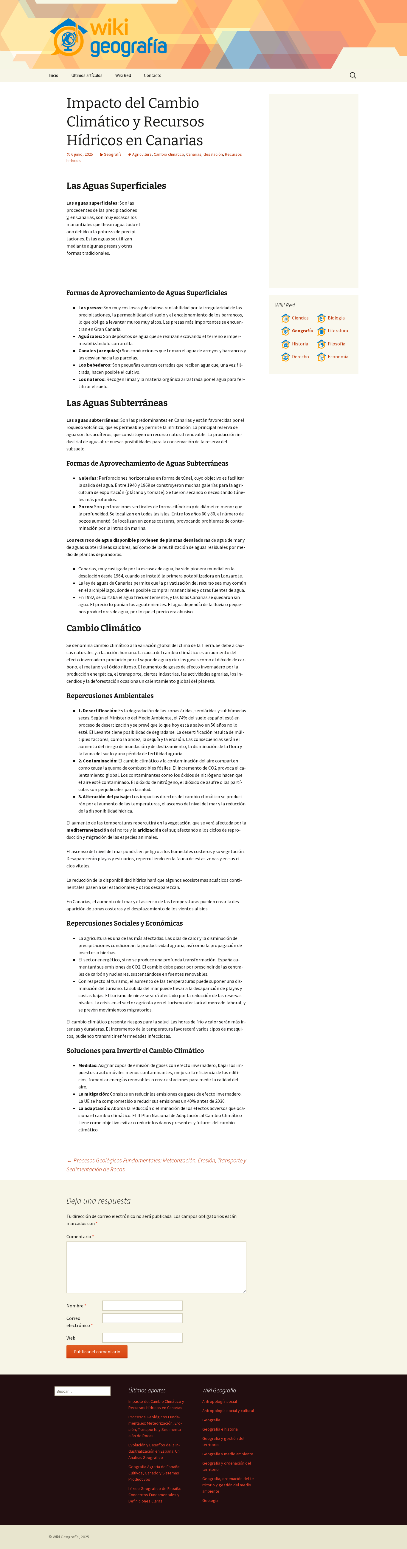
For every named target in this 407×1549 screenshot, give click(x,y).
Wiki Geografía (66, 1536)
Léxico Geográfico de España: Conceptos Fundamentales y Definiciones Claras (154, 1495)
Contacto (152, 75)
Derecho (300, 356)
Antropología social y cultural (228, 1410)
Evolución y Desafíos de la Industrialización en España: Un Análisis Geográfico (154, 1451)
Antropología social (219, 1401)
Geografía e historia (220, 1429)
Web (70, 1338)
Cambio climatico (169, 154)
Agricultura (142, 154)
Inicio (53, 75)
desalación (213, 154)
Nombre (76, 1306)
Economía (338, 356)
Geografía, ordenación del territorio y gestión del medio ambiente (228, 1485)
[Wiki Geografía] (203, 34)
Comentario (80, 1236)
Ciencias (300, 318)
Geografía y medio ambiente (227, 1454)
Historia (300, 344)
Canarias (193, 154)
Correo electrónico (79, 1321)
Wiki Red (123, 75)
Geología (210, 1500)
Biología (336, 318)
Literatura (338, 330)
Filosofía (336, 344)
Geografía (113, 154)
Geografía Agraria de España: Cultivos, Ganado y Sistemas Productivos (154, 1473)
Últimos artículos (86, 75)
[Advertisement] (193, 244)
